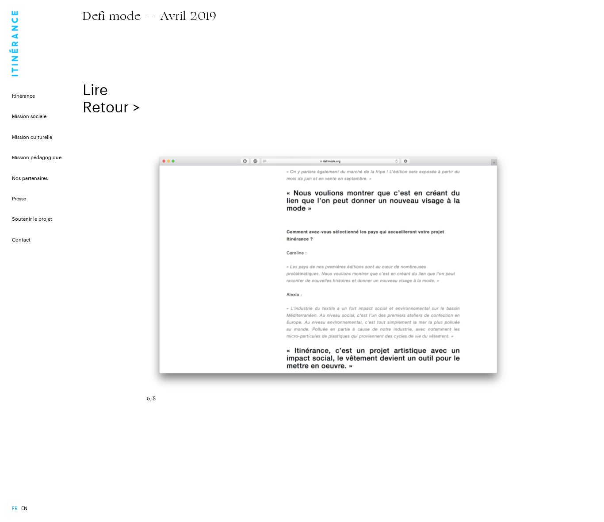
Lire (95, 90)
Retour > (111, 107)
